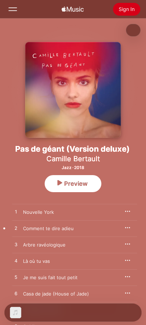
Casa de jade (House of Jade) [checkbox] (56, 294)
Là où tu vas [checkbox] (36, 261)
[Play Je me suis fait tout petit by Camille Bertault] (16, 277)
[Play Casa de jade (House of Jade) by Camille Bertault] (16, 294)
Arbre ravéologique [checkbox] (44, 245)
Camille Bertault (73, 159)
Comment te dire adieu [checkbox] (48, 228)
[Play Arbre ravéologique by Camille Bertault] (16, 245)
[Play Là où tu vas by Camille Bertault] (16, 261)
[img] (73, 9)
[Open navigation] (13, 9)
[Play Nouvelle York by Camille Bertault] (16, 212)
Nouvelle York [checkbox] (38, 212)
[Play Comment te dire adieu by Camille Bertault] (16, 228)
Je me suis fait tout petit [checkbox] (50, 277)
